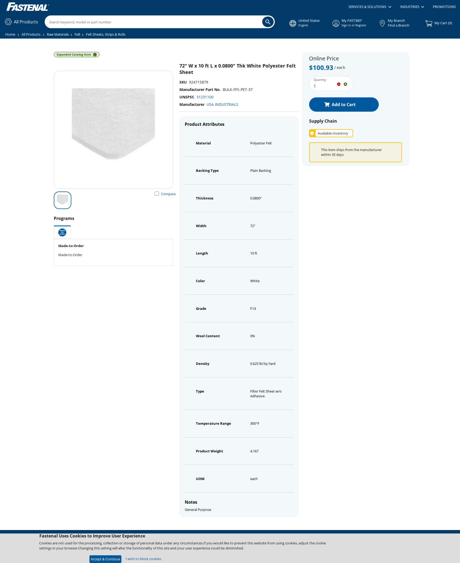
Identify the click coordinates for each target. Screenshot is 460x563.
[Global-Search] (268, 21)
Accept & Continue (105, 559)
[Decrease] (338, 83)
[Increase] (345, 83)
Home (10, 34)
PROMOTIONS (444, 6)
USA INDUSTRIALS (222, 104)
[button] (370, 7)
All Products (31, 34)
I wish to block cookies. (144, 558)
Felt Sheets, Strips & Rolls (105, 34)
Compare (168, 193)
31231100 (204, 96)
